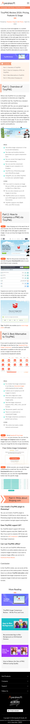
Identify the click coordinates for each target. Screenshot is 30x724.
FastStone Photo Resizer (8, 557)
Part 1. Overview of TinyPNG (11, 67)
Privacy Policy (15, 722)
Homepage (4, 7)
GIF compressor (13, 536)
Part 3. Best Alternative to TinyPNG (13, 75)
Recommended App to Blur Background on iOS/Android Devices (12, 637)
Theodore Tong (11, 22)
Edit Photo (11, 7)
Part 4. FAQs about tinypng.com (12, 78)
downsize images (19, 386)
